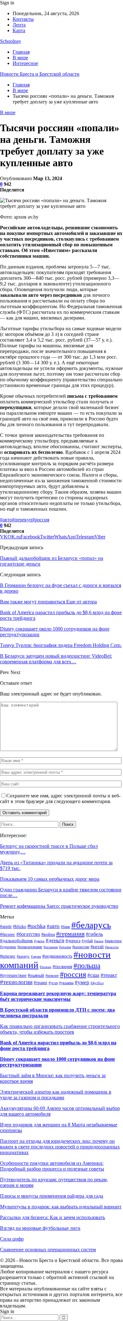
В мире (20, 57)
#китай (97, 946)
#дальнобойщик (16, 940)
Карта (19, 30)
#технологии (16, 982)
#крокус (23, 956)
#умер (82, 982)
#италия (65, 947)
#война (48, 934)
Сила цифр (12, 1239)
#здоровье (8, 947)
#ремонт (52, 975)
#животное (113, 941)
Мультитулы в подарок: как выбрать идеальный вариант (60, 1206)
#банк (65, 927)
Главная (21, 52)
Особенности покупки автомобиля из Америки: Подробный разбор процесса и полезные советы (52, 1165)
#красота (112, 947)
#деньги (55, 940)
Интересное (25, 63)
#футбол (97, 983)
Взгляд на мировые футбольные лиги (40, 1228)
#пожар (45, 967)
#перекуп (22, 519)
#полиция (62, 966)
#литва (36, 956)
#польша (86, 965)
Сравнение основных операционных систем (48, 1249)
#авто (6, 519)
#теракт (109, 975)
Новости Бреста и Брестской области (39, 74)
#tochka (36, 926)
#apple (6, 926)
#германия (70, 933)
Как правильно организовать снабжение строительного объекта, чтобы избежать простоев (60, 1029)
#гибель (94, 934)
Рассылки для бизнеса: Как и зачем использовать (52, 1217)
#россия (40, 519)
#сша (93, 975)
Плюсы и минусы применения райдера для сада (51, 1196)
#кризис (7, 956)
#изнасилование (29, 947)
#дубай (87, 941)
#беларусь (91, 925)
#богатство (28, 934)
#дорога (73, 940)
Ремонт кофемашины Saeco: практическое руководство (59, 906)
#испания (51, 947)
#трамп (40, 982)
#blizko (19, 926)
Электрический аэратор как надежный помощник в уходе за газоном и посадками (55, 1094)
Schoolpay (10, 41)
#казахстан (80, 947)
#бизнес (7, 934)
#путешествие (13, 975)
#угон (53, 983)
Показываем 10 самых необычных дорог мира (49, 879)
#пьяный (36, 975)
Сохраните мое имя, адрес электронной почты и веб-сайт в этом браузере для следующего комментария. (60, 798)
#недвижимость (57, 956)
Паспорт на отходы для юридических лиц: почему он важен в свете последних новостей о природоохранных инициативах (60, 1146)
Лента (19, 24)
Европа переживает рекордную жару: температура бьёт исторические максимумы (58, 996)
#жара (98, 941)
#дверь (39, 941)
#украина (66, 983)
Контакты (23, 19)
